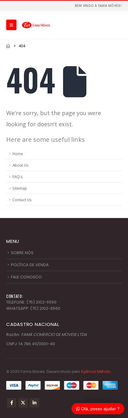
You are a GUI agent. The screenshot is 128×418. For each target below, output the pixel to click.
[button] (11, 25)
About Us (20, 165)
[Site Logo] (36, 25)
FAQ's (17, 176)
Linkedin (34, 402)
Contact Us (22, 199)
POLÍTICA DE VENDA (30, 265)
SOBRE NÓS (22, 253)
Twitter (23, 402)
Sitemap (19, 188)
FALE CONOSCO (26, 277)
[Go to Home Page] (8, 46)
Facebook (11, 402)
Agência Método (95, 371)
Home (17, 153)
